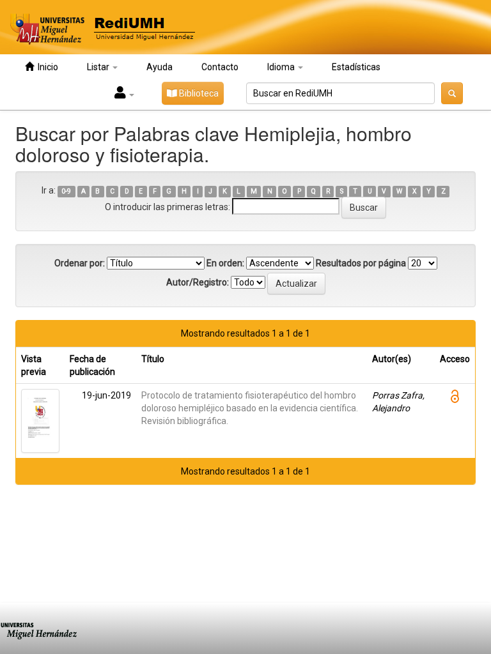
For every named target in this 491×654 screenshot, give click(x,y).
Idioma (282, 67)
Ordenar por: (79, 263)
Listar (99, 67)
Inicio (46, 67)
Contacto (219, 67)
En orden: (225, 263)
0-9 (66, 191)
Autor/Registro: (197, 282)
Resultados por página (361, 263)
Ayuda (159, 67)
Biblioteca (198, 93)
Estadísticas (356, 67)
